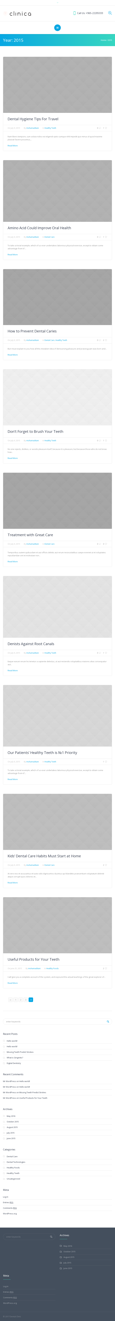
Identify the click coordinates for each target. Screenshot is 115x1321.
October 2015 (13, 1121)
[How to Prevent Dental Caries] (57, 297)
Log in (5, 1196)
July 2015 (11, 1132)
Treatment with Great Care (30, 534)
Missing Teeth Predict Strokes (20, 1052)
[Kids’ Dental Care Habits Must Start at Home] (57, 821)
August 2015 (12, 1127)
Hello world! (12, 1041)
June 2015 (11, 1138)
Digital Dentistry (14, 1063)
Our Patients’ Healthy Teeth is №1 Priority (42, 752)
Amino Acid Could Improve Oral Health (39, 227)
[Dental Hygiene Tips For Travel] (57, 84)
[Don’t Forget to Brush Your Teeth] (57, 397)
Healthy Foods (52, 968)
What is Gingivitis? (15, 1057)
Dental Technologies (16, 1162)
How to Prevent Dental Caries (32, 331)
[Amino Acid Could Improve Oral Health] (57, 190)
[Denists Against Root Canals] (57, 606)
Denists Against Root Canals (31, 643)
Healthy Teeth (50, 128)
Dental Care (49, 237)
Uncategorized (13, 1178)
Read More (13, 145)
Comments (10, 1208)
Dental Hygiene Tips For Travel (33, 118)
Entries (8, 1202)
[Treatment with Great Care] (57, 500)
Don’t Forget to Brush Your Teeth (35, 431)
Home (103, 40)
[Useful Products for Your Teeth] (57, 925)
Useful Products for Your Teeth (33, 959)
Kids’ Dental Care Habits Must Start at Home (44, 855)
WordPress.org (10, 1213)
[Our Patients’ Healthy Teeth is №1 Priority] (57, 715)
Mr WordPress (9, 1081)
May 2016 (11, 1116)
